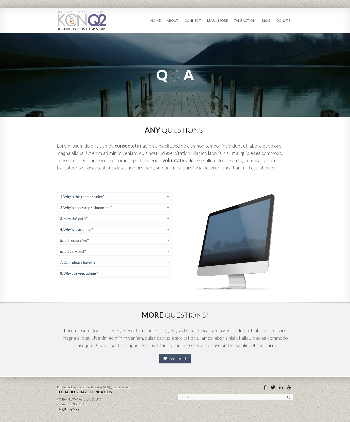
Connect (193, 20)
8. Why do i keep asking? (79, 273)
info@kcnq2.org (68, 409)
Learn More (217, 20)
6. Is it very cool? (73, 251)
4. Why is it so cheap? (76, 229)
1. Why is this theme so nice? (82, 196)
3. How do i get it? (74, 218)
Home (155, 20)
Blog (266, 20)
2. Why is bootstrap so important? (86, 207)
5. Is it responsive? (74, 240)
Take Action (245, 20)
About (172, 20)
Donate (283, 20)
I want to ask (177, 358)
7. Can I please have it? (77, 262)
